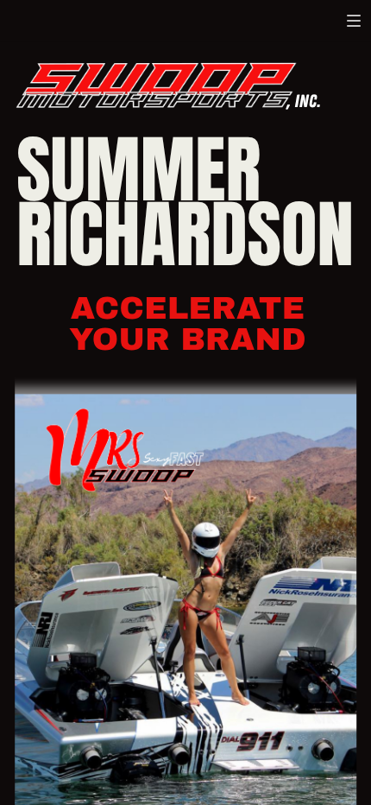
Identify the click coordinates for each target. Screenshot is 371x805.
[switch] (353, 20)
